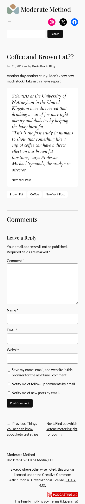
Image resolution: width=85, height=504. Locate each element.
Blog (52, 66)
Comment (15, 260)
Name (12, 310)
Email (12, 330)
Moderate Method (46, 9)
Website (13, 350)
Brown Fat (16, 194)
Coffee (34, 194)
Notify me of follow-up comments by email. (44, 384)
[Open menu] (9, 22)
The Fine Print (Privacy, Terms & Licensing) (46, 501)
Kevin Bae (38, 66)
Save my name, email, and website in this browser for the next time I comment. (42, 372)
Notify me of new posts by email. (36, 393)
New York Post (21, 179)
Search (55, 33)
